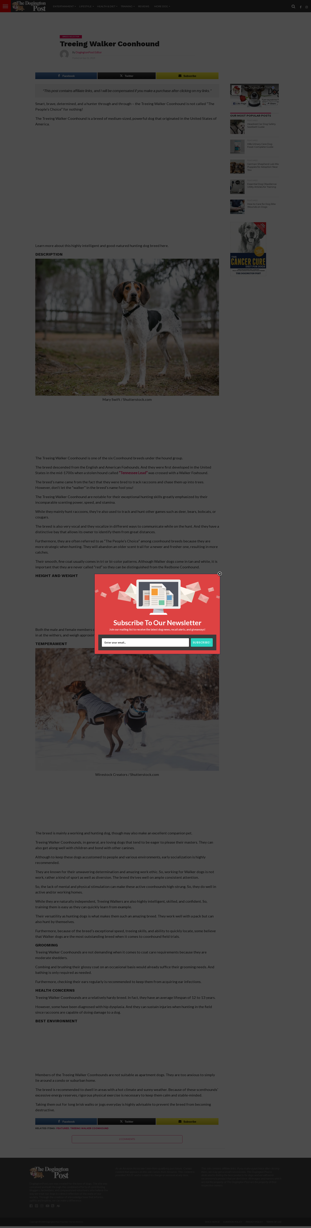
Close (219, 574)
